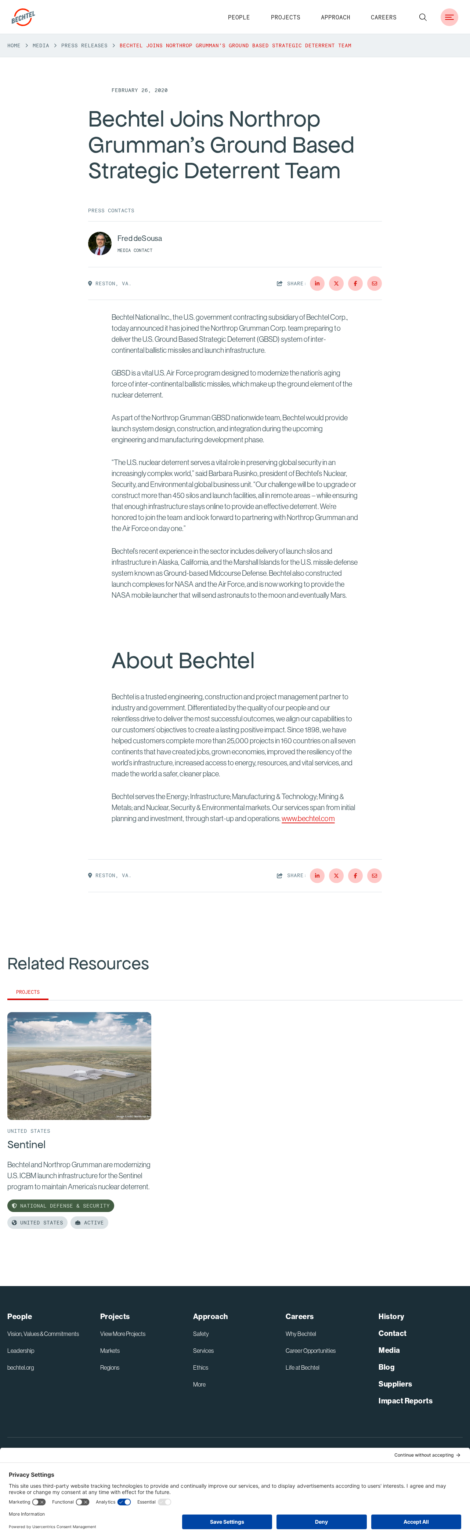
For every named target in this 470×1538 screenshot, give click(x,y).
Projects (285, 17)
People (239, 17)
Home (14, 45)
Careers (384, 17)
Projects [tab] (28, 992)
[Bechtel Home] (23, 17)
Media (41, 45)
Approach (335, 17)
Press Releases (84, 45)
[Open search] (423, 17)
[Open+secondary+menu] (449, 17)
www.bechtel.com (308, 818)
